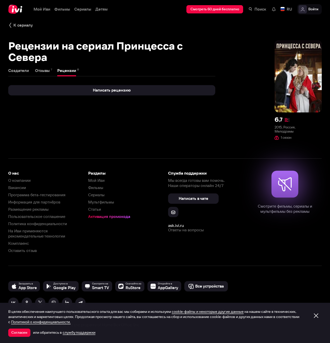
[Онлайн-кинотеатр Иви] (16, 9)
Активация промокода (109, 216)
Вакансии (17, 187)
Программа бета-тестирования (36, 195)
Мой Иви (96, 180)
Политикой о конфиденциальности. (41, 322)
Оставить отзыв (22, 250)
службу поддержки (79, 332)
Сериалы (96, 195)
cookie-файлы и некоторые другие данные (208, 311)
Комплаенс (18, 243)
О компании (19, 180)
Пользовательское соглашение (36, 216)
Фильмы (95, 187)
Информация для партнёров (34, 202)
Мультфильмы (101, 202)
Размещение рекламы (28, 209)
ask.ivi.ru (176, 225)
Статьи (94, 209)
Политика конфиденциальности (37, 224)
